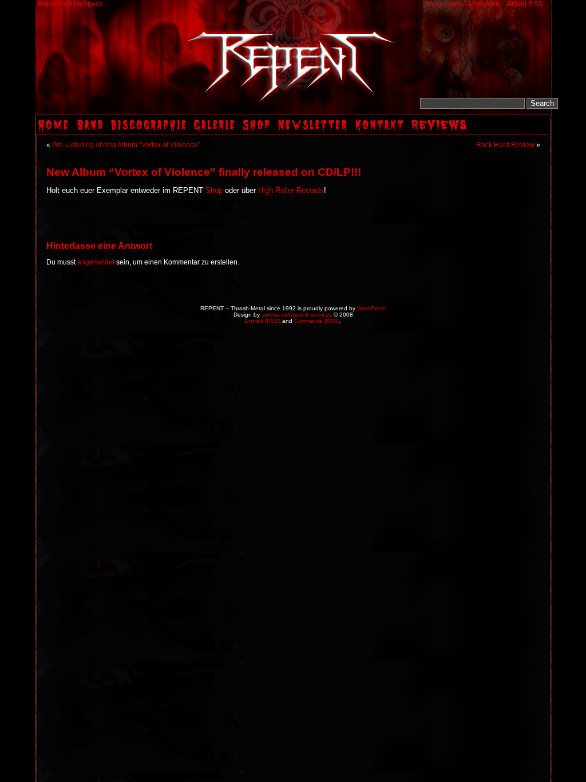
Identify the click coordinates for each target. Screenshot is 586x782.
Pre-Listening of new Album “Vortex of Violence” (126, 145)
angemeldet (95, 262)
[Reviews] (440, 132)
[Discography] (150, 132)
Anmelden (484, 4)
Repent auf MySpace (70, 4)
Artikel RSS (525, 4)
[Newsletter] (314, 132)
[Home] (54, 132)
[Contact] (381, 132)
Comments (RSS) (316, 321)
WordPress (371, 308)
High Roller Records (291, 191)
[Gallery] (215, 132)
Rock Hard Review (505, 145)
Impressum (443, 4)
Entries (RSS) (262, 321)
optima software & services (297, 314)
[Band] (91, 132)
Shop (214, 191)
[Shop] (258, 132)
